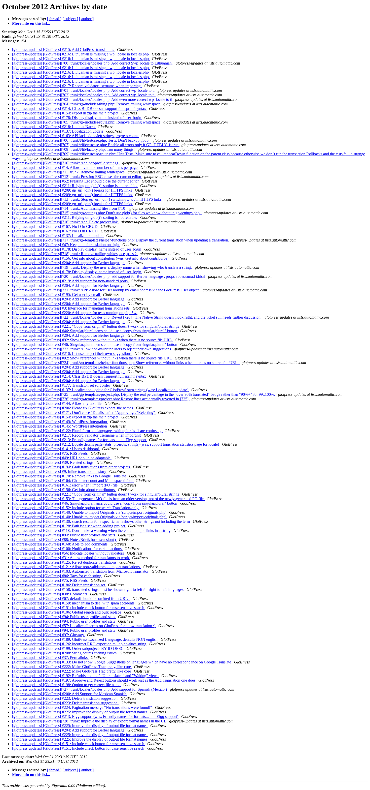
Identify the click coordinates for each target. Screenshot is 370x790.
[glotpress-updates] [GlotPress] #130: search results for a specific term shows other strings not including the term (101, 521)
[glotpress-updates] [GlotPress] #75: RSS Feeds (50, 453)
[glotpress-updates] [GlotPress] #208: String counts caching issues (65, 653)
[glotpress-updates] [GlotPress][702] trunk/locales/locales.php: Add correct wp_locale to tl (84, 95)
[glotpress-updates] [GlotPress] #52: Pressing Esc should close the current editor (76, 181)
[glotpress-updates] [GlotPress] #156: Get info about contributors (64, 490)
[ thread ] (54, 19)
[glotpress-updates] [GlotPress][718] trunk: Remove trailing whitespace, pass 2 (75, 254)
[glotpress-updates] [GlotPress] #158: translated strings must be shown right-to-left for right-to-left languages (98, 589)
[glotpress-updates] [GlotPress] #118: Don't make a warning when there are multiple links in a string (91, 530)
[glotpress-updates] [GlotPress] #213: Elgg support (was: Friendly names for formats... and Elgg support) (95, 716)
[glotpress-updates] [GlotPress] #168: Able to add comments (60, 544)
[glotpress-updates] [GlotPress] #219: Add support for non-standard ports (70, 281)
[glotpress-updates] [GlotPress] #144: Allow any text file (57, 403)
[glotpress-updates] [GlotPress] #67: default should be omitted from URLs (71, 598)
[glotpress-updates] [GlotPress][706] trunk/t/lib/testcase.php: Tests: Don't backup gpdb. (81, 140)
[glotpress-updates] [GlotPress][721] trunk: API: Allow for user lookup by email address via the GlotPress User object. (106, 290)
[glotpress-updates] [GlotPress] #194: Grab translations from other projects (71, 467)
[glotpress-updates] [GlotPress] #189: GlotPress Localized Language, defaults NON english (85, 639)
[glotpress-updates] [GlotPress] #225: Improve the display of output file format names (80, 712)
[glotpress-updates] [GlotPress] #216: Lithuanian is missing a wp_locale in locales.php (81, 54)
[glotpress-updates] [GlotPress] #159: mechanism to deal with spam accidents (73, 603)
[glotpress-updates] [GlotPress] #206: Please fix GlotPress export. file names (73, 408)
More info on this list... (31, 23)
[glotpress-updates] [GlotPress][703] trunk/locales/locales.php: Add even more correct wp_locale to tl (92, 99)
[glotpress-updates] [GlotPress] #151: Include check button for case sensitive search (78, 607)
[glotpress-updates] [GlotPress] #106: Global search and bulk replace (67, 612)
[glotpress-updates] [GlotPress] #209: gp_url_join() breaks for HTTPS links (72, 190)
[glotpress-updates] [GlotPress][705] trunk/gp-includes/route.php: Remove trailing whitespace (86, 122)
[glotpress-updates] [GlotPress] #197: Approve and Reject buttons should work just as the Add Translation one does (104, 680)
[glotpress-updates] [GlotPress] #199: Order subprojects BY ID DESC (68, 648)
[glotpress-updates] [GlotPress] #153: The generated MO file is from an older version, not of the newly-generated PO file (108, 499)
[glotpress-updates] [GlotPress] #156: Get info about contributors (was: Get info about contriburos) (90, 258)
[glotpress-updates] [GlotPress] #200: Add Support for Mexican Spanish (69, 694)
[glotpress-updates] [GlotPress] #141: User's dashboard (56, 449)
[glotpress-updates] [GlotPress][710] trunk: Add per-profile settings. (66, 163)
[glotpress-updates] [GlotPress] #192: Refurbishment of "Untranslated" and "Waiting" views (85, 676)
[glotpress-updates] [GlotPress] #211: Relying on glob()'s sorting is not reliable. (75, 186)
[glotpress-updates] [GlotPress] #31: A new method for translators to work (71, 558)
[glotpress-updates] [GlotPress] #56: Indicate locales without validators (68, 553)
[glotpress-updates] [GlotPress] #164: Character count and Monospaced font (73, 480)
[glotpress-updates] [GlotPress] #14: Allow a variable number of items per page (75, 167)
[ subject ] (70, 19)
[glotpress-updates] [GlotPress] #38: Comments (50, 594)
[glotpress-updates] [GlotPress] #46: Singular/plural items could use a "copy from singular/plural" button (95, 331)
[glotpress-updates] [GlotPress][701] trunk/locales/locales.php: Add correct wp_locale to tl (84, 90)
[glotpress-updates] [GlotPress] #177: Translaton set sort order (61, 385)
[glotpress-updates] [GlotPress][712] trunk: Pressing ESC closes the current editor (77, 176)
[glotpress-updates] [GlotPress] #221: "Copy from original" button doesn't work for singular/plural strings (96, 326)
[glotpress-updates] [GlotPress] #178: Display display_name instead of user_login (77, 117)
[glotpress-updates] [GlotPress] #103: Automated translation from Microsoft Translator (81, 571)
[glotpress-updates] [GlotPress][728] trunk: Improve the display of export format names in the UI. (89, 721)
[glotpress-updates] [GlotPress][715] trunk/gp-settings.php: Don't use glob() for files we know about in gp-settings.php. (107, 213)
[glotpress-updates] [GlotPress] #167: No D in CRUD (55, 226)
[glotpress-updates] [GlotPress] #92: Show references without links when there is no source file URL (92, 340)
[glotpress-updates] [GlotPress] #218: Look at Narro (54, 127)
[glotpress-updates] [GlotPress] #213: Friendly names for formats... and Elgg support (79, 440)
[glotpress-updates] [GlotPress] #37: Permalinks (50, 657)
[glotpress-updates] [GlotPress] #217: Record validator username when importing (77, 86)
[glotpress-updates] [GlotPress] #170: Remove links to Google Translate (69, 476)
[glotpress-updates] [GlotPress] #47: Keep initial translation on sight (66, 244)
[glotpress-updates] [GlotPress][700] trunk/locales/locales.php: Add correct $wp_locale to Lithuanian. (93, 63)
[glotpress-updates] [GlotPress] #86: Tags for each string (57, 576)
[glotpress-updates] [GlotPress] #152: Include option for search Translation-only (75, 508)
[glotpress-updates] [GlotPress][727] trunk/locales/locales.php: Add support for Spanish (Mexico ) (90, 689)
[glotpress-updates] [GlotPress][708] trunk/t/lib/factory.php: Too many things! (74, 149)
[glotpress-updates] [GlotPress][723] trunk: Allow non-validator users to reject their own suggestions (92, 349)
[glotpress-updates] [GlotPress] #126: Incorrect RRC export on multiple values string (79, 644)
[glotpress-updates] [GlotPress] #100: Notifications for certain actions (67, 548)
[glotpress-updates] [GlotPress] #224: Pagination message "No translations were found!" (82, 707)
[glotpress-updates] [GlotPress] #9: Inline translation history (59, 471)
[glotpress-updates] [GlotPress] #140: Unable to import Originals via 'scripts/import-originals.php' (89, 512)
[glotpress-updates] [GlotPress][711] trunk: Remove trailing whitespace (69, 172)
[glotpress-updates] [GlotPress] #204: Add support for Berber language (68, 263)
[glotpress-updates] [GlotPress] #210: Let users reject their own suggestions (72, 353)
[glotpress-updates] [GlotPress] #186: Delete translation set (59, 585)
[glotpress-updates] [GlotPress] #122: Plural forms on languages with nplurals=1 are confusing (87, 431)
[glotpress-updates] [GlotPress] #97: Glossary (48, 635)
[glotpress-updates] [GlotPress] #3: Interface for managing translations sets (71, 308)
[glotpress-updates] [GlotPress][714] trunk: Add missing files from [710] (69, 208)
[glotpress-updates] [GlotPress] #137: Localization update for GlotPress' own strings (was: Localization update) (100, 390)
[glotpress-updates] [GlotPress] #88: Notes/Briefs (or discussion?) (64, 539)
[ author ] (86, 19)
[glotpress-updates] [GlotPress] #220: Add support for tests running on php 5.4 (74, 313)
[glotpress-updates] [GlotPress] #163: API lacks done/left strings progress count (75, 136)
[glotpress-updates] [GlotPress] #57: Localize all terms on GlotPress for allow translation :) (84, 626)
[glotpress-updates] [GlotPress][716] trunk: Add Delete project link (65, 222)
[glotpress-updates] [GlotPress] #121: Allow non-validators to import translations (76, 567)
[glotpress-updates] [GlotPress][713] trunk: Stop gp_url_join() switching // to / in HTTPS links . (88, 199)
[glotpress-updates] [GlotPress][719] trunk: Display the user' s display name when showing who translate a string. (102, 267)
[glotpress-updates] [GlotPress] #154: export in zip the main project (65, 113)
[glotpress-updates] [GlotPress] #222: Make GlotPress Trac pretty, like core (72, 666)
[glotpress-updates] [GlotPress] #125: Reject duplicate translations (64, 562)
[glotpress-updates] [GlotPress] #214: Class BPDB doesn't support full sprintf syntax (79, 108)
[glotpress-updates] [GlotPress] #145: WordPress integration (60, 421)
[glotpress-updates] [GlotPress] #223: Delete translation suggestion (65, 698)
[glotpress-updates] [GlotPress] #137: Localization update (58, 131)
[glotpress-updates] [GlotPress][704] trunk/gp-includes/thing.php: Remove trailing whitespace (86, 104)
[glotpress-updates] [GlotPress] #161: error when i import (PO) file (65, 485)
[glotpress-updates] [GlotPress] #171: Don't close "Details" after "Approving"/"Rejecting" (84, 412)
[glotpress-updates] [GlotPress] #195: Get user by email (56, 294)
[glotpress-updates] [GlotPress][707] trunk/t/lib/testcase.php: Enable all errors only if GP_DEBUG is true (95, 145)
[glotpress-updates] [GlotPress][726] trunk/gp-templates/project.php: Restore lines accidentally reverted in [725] (101, 399)
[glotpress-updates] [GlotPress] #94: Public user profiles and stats (64, 535)
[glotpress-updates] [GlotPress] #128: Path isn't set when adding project (69, 526)
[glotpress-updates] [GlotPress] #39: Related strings (53, 462)
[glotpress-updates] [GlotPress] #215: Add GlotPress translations (63, 49)
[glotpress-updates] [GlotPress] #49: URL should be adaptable (62, 458)
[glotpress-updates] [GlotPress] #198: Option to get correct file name (66, 685)
